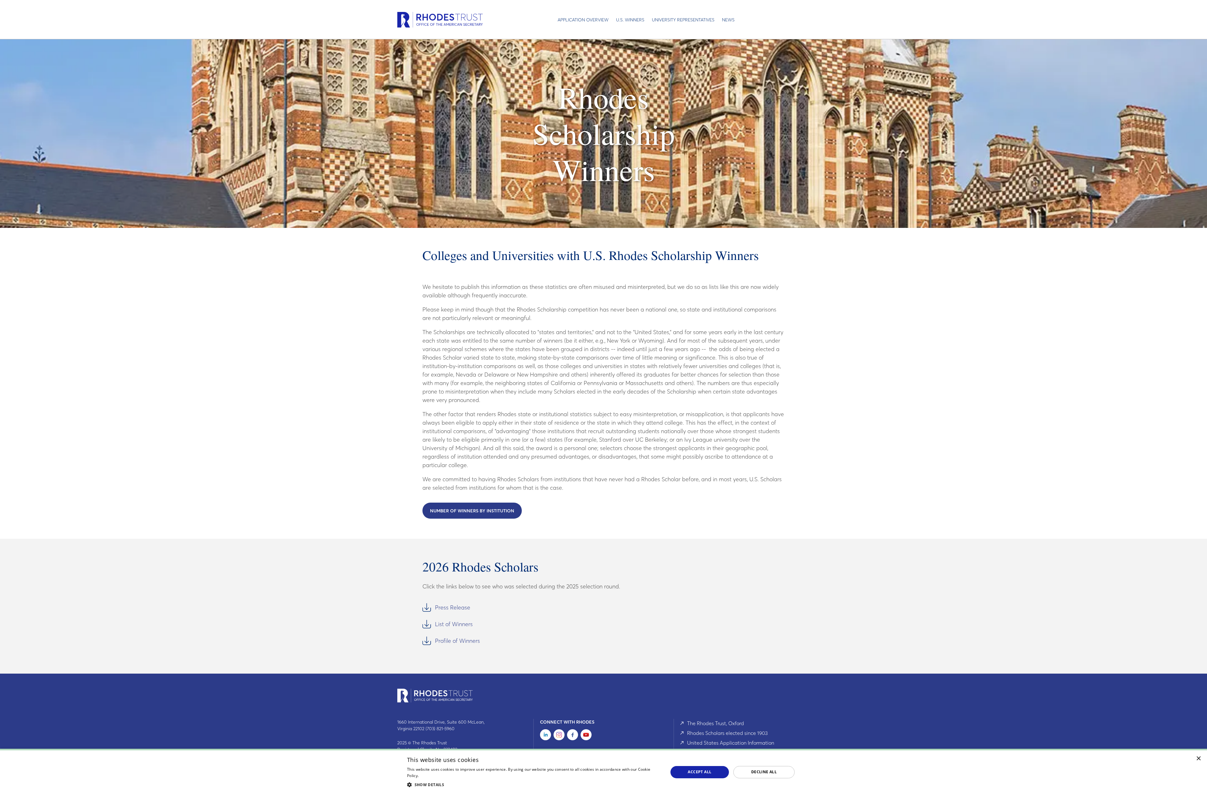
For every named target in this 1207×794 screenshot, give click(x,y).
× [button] (1198, 759)
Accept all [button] (699, 772)
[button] (533, 784)
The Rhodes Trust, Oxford (715, 723)
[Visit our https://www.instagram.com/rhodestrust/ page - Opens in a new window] (559, 736)
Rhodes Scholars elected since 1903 (727, 733)
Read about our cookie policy (446, 775)
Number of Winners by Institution (472, 511)
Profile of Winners (457, 640)
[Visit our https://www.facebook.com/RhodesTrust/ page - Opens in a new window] (572, 736)
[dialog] (603, 771)
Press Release (452, 607)
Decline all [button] (764, 772)
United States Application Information (730, 743)
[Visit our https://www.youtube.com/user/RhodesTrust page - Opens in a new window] (586, 736)
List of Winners (454, 624)
